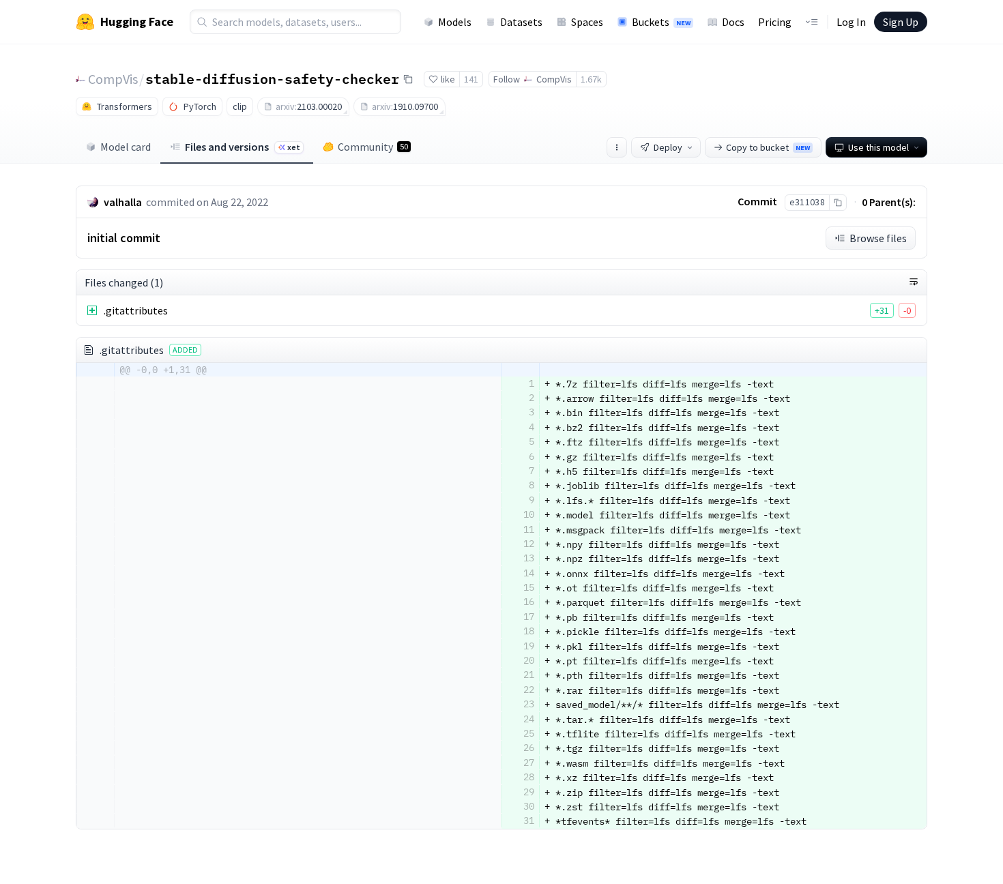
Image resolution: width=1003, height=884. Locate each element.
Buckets (661, 22)
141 (471, 79)
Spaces (587, 22)
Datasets (521, 22)
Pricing (774, 22)
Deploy (668, 147)
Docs (733, 22)
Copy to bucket (768, 147)
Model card (125, 146)
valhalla (123, 202)
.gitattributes (136, 310)
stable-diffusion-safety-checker (272, 78)
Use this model (878, 147)
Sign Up (900, 22)
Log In (851, 22)
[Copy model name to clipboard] (408, 79)
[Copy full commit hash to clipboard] (837, 202)
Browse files (878, 238)
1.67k (591, 79)
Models (454, 22)
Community (373, 146)
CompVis (113, 78)
